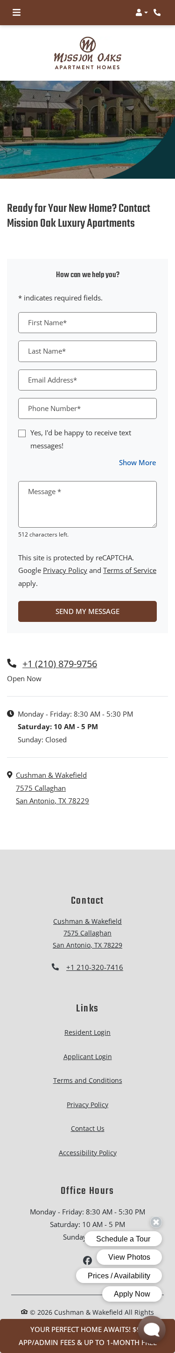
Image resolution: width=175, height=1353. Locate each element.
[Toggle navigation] (16, 12)
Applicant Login (87, 1056)
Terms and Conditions (87, 1080)
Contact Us (88, 1128)
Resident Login (87, 1032)
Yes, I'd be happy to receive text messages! (80, 439)
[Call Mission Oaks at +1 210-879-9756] (158, 12)
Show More (138, 462)
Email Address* (52, 379)
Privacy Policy (65, 570)
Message (44, 491)
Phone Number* (54, 408)
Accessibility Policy (88, 1152)
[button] (141, 12)
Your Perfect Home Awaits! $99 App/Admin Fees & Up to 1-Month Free (88, 1335)
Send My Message (87, 611)
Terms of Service (129, 570)
